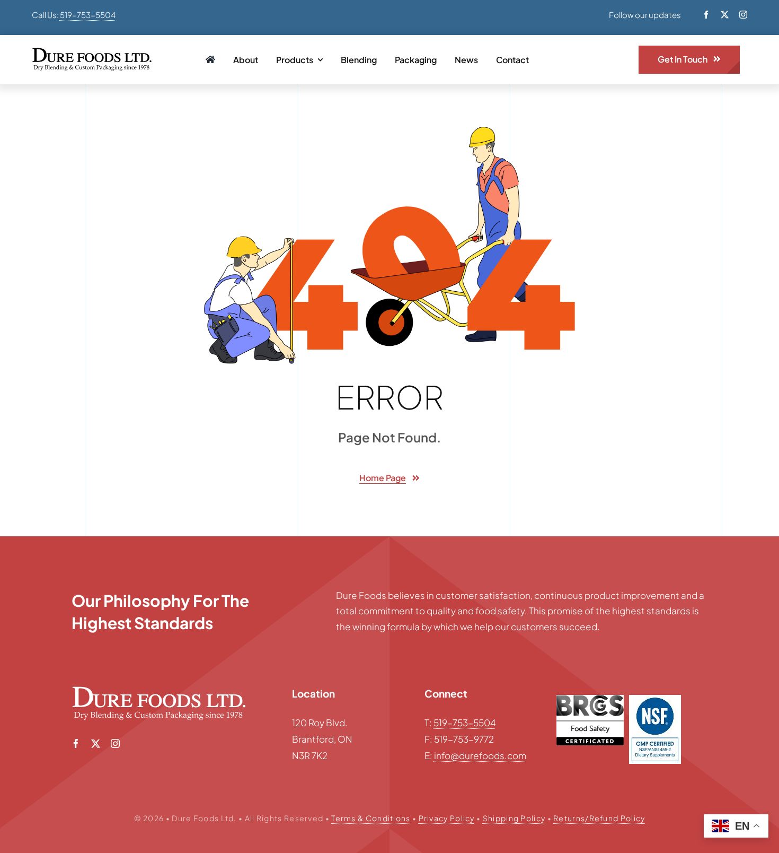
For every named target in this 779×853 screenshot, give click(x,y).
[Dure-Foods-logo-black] (92, 52)
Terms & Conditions (370, 818)
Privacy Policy (447, 818)
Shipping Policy (514, 818)
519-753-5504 (88, 15)
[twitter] (725, 15)
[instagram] (743, 15)
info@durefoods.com (480, 755)
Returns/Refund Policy (599, 818)
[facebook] (706, 15)
